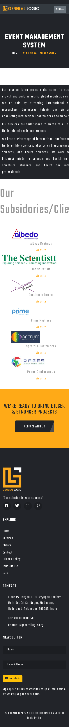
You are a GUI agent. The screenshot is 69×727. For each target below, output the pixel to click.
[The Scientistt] (29, 260)
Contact (8, 552)
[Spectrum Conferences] (20, 337)
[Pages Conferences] (23, 362)
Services (8, 538)
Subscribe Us (14, 679)
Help (5, 573)
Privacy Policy (12, 559)
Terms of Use (10, 566)
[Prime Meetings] (15, 311)
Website (41, 250)
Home (15, 53)
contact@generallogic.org (26, 625)
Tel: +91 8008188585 (22, 618)
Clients (7, 545)
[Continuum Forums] (17, 285)
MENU (58, 9)
